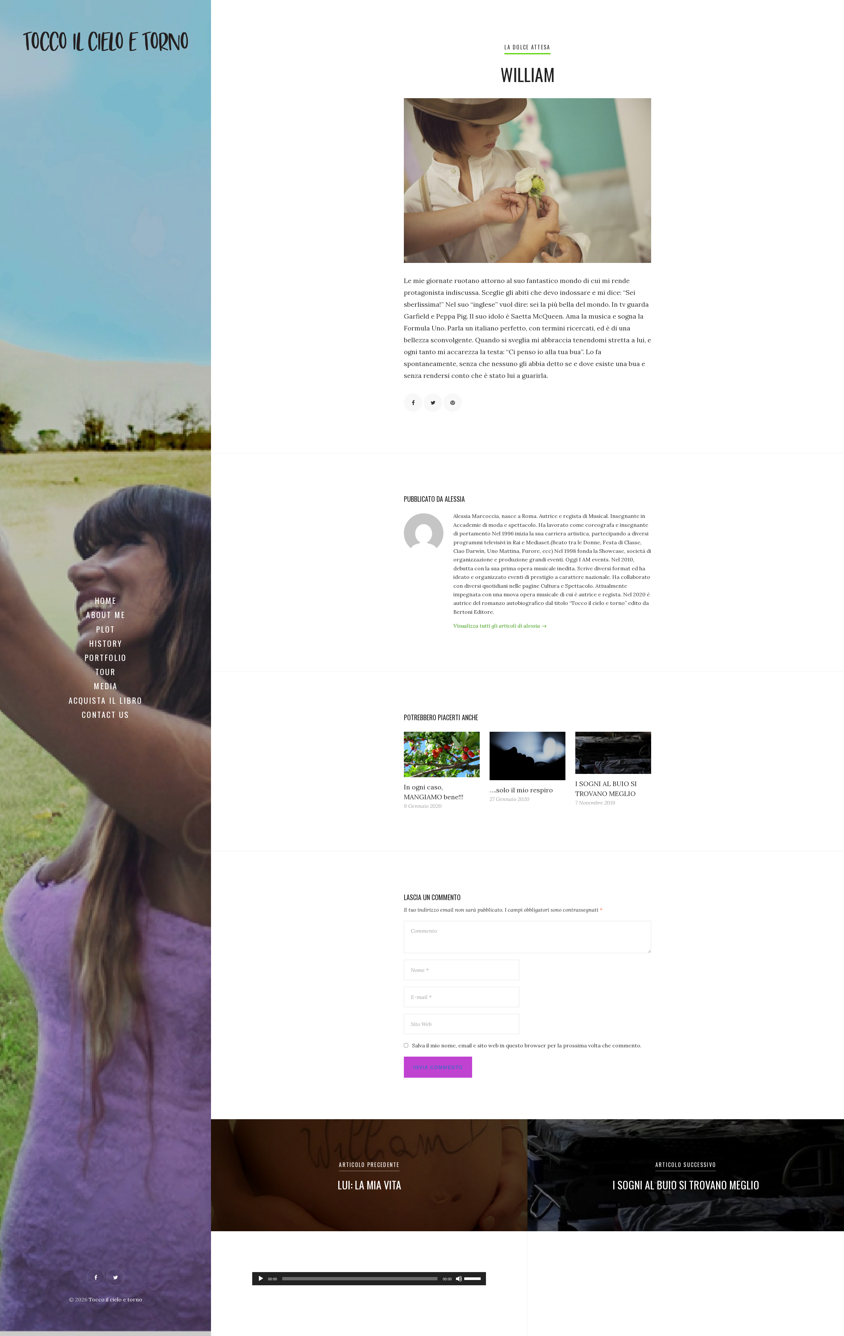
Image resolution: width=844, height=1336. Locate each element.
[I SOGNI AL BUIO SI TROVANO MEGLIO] (613, 753)
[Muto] (459, 1278)
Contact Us (105, 714)
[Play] (260, 1278)
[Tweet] (433, 402)
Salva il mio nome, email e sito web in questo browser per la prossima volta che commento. (527, 1045)
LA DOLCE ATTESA (527, 47)
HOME (105, 600)
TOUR (105, 671)
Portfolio (105, 657)
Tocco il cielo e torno (115, 1299)
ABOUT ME (105, 614)
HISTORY (105, 643)
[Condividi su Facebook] (413, 402)
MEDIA (106, 686)
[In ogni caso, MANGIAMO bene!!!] (442, 754)
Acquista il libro (105, 700)
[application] (369, 1278)
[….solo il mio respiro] (527, 756)
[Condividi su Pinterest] (452, 402)
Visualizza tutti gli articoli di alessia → (500, 625)
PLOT (105, 629)
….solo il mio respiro (521, 790)
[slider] (473, 1278)
